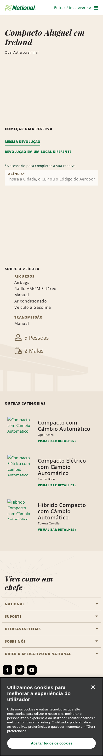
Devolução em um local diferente (38, 151)
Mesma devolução (22, 141)
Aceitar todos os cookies (51, 743)
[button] (72, 7)
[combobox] (51, 178)
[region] (51, 716)
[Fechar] (93, 687)
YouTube (32, 670)
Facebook (7, 670)
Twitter (20, 670)
